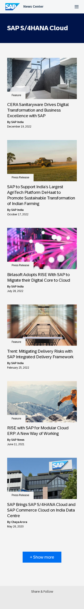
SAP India (17, 122)
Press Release (20, 177)
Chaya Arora (19, 522)
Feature (16, 95)
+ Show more (42, 557)
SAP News (17, 439)
